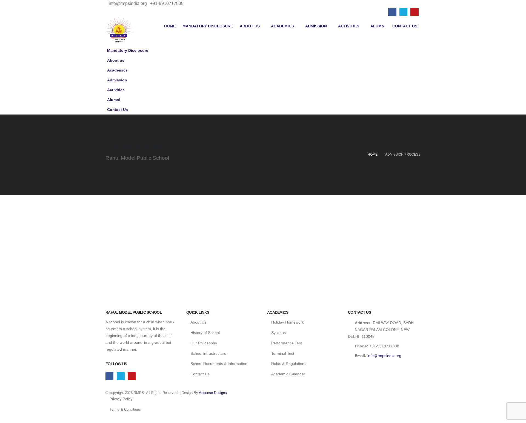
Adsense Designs (213, 393)
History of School (205, 332)
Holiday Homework (287, 322)
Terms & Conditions (125, 409)
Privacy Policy (121, 399)
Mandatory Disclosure (207, 26)
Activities (348, 26)
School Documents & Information (218, 363)
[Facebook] (392, 12)
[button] (415, 68)
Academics (282, 26)
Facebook (109, 376)
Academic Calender (288, 374)
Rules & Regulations (288, 363)
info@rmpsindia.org (384, 355)
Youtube (132, 376)
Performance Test (286, 343)
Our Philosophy (203, 343)
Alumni (377, 26)
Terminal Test (282, 353)
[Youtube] (414, 12)
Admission (316, 26)
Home (170, 26)
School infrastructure (208, 353)
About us (250, 26)
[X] (403, 12)
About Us (198, 322)
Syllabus (278, 332)
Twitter (121, 376)
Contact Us (404, 26)
